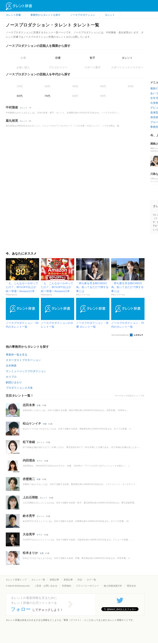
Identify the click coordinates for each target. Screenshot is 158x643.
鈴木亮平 (29, 515)
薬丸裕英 (12, 120)
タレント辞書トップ (16, 579)
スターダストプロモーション (23, 360)
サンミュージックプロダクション (26, 371)
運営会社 (131, 585)
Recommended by (120, 335)
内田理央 (29, 460)
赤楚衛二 (29, 479)
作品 (79, 579)
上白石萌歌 (30, 497)
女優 (38, 405)
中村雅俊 (12, 107)
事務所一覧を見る (16, 354)
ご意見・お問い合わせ (45, 585)
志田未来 (29, 405)
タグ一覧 (91, 579)
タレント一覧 (38, 579)
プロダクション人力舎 (19, 387)
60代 (20, 95)
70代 (47, 95)
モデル (39, 461)
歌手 (92, 57)
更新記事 (68, 579)
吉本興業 (11, 365)
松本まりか (30, 552)
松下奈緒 (29, 442)
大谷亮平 (29, 534)
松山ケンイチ (32, 423)
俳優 (58, 57)
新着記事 (54, 579)
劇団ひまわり (14, 382)
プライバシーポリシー (87, 585)
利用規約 (66, 585)
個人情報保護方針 (113, 585)
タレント (127, 57)
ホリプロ (11, 376)
